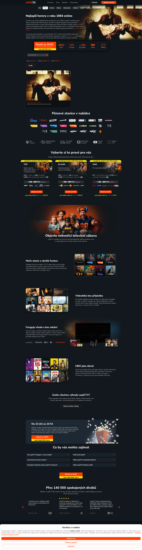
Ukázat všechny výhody (71, 406)
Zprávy (89, 8)
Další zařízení (60, 342)
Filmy (45, 8)
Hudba (96, 8)
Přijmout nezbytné (71, 542)
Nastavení (71, 546)
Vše (40, 8)
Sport (82, 8)
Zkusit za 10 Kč (109, 2)
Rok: (55, 61)
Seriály (52, 8)
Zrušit (30, 66)
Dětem (59, 8)
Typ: (30, 61)
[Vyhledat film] (47, 55)
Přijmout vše (71, 538)
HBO (102, 8)
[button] (23, 507)
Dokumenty (67, 8)
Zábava (75, 8)
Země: (43, 61)
